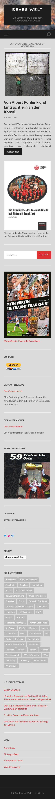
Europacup (42, 606)
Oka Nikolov (35, 633)
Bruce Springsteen (37, 595)
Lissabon (33, 628)
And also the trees (28, 579)
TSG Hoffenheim (31, 655)
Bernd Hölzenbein (24, 590)
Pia (46, 633)
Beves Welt (27, 9)
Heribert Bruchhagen (16, 622)
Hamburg (21, 617)
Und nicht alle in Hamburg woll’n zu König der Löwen (26, 723)
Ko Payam (10, 628)
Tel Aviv (21, 649)
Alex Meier (11, 579)
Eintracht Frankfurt (37, 601)
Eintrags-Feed (11, 754)
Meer (22, 633)
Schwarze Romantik (15, 644)
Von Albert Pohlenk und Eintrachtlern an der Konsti (25, 107)
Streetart (10, 649)
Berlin (8, 590)
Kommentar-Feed (13, 760)
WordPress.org (12, 766)
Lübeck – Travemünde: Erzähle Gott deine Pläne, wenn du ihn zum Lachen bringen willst (27, 698)
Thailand (44, 649)
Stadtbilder (33, 644)
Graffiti (9, 617)
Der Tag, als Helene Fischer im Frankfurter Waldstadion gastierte (25, 707)
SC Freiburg (33, 638)
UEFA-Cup (11, 660)
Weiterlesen (13, 151)
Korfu (22, 628)
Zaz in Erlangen (12, 689)
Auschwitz (10, 585)
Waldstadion (40, 660)
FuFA (38, 612)
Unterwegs (25, 660)
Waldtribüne (11, 665)
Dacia (21, 601)
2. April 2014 (10, 117)
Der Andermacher (13, 426)
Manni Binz (11, 633)
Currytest (10, 601)
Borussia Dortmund (15, 595)
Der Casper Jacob (13, 391)
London (45, 628)
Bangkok (24, 585)
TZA (46, 655)
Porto (8, 638)
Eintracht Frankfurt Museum (19, 606)
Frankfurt (10, 612)
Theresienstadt (13, 655)
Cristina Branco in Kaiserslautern (21, 715)
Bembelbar (37, 585)
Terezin (32, 649)
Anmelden (9, 747)
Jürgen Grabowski (38, 622)
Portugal (19, 638)
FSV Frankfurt (25, 612)
